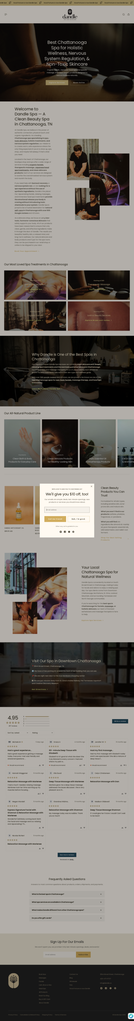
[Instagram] (61, 532)
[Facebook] (65, 532)
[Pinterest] (73, 532)
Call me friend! (55, 519)
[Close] (91, 486)
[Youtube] (69, 532)
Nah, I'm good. (79, 519)
